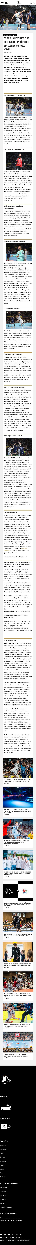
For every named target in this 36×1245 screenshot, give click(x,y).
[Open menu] (2, 3)
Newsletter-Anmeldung (15, 1220)
